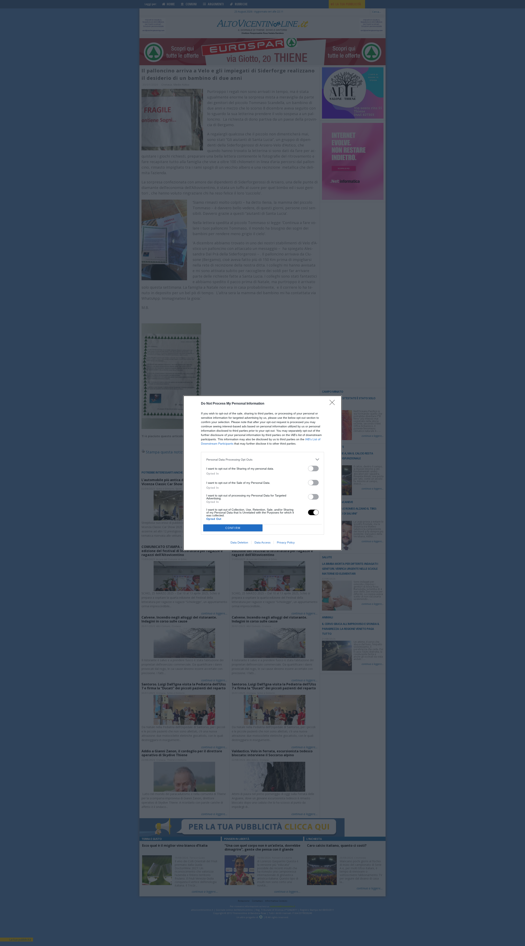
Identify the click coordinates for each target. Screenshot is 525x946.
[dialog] (262, 473)
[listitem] (262, 459)
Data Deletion (239, 542)
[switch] (313, 468)
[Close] (333, 404)
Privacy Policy (286, 542)
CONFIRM (233, 528)
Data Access (262, 542)
